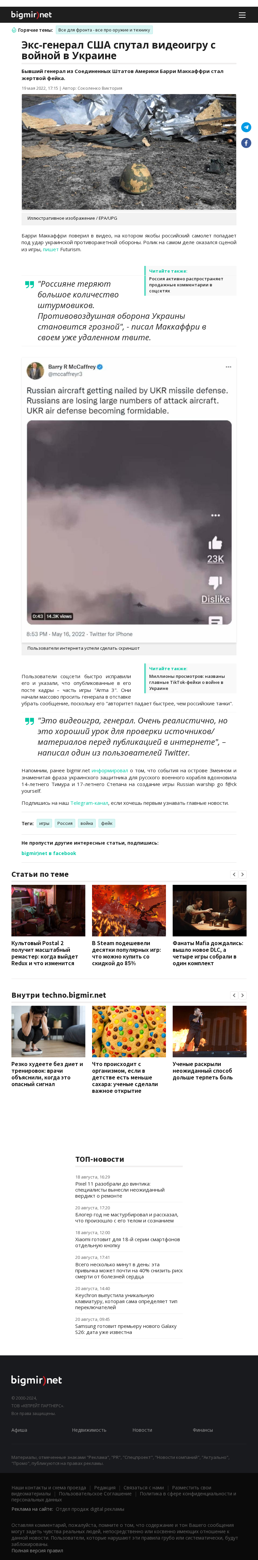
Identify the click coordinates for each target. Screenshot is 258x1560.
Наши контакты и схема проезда (48, 1487)
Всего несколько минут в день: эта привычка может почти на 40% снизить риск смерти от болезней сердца (129, 1270)
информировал (111, 770)
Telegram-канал (89, 802)
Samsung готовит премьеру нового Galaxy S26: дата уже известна (126, 1329)
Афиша (19, 1430)
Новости (142, 1430)
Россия (65, 823)
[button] (234, 874)
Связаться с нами (144, 1487)
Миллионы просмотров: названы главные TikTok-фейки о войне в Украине (187, 682)
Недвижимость (89, 1430)
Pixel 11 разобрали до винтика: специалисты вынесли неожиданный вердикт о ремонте (120, 1189)
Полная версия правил (37, 1550)
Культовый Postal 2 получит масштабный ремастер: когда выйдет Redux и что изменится (44, 953)
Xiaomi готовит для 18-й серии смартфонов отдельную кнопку (127, 1242)
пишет (51, 249)
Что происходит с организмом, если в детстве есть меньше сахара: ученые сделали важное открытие (125, 1077)
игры (44, 823)
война (87, 823)
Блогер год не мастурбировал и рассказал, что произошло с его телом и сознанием (126, 1217)
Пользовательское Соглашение (95, 1493)
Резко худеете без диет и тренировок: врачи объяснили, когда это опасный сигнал (47, 1074)
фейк (107, 823)
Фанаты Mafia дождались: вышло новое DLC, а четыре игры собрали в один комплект (208, 953)
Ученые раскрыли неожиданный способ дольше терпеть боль (203, 1070)
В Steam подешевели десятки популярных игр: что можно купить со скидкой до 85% (126, 953)
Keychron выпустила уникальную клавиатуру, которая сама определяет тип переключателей (126, 1301)
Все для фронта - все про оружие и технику (104, 30)
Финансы (203, 1430)
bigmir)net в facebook (49, 853)
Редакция (105, 1487)
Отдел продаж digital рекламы (90, 1509)
